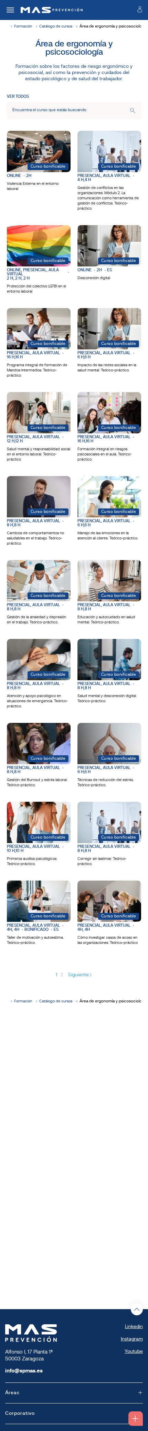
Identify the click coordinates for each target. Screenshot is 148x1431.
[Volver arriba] (137, 1309)
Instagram (132, 1339)
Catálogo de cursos (55, 27)
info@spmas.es (24, 1371)
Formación (23, 27)
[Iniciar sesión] (140, 10)
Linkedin (134, 1326)
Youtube (134, 1351)
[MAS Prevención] (49, 10)
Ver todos (18, 97)
